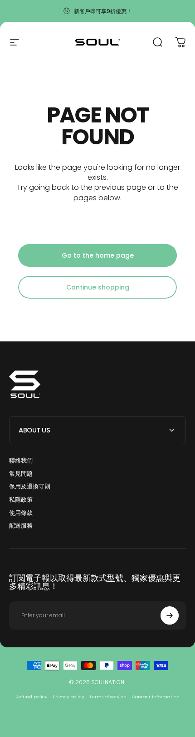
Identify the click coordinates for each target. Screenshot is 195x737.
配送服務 (21, 526)
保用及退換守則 (29, 487)
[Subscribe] (170, 615)
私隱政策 (21, 500)
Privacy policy (68, 697)
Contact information (156, 697)
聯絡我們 (21, 461)
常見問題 (21, 474)
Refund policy (31, 697)
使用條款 (21, 513)
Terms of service (108, 697)
